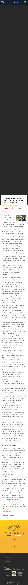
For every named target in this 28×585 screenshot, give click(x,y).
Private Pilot (8, 561)
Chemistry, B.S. (9, 559)
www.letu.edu (6, 511)
